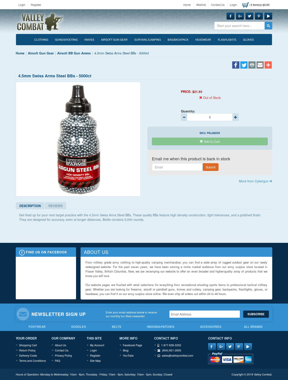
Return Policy (27, 350)
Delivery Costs (28, 355)
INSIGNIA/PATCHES (160, 327)
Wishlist (201, 5)
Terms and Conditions (32, 360)
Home (187, 5)
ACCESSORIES (210, 327)
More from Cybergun (254, 181)
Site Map (95, 360)
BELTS (116, 327)
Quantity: (188, 111)
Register (36, 5)
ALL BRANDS (253, 327)
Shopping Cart (28, 345)
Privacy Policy (63, 355)
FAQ (57, 360)
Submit (211, 167)
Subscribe (256, 314)
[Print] (252, 65)
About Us (60, 345)
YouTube (128, 355)
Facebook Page (132, 345)
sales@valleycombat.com (177, 355)
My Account (97, 345)
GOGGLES (78, 327)
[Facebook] (236, 65)
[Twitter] (244, 65)
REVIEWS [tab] (55, 205)
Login (21, 5)
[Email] (260, 65)
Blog (125, 350)
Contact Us (218, 5)
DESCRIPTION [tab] (30, 205)
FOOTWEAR (37, 327)
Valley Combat (41, 22)
